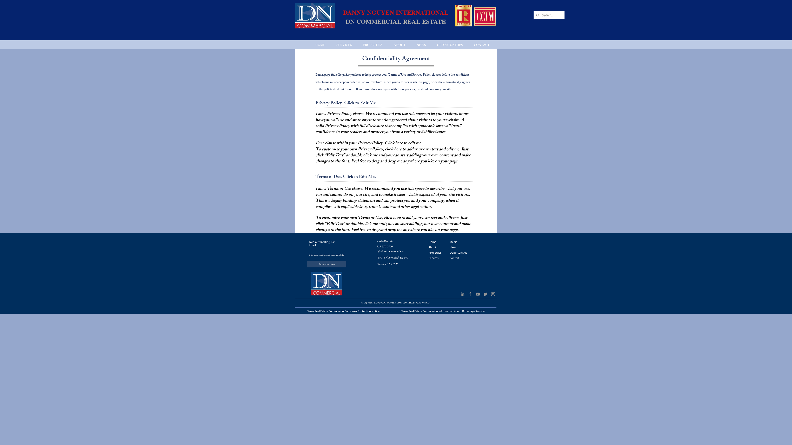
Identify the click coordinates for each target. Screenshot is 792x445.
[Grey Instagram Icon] (493, 294)
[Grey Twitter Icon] (485, 294)
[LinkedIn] (462, 294)
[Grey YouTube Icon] (477, 294)
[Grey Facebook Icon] (470, 294)
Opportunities (458, 252)
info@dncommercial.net (390, 251)
